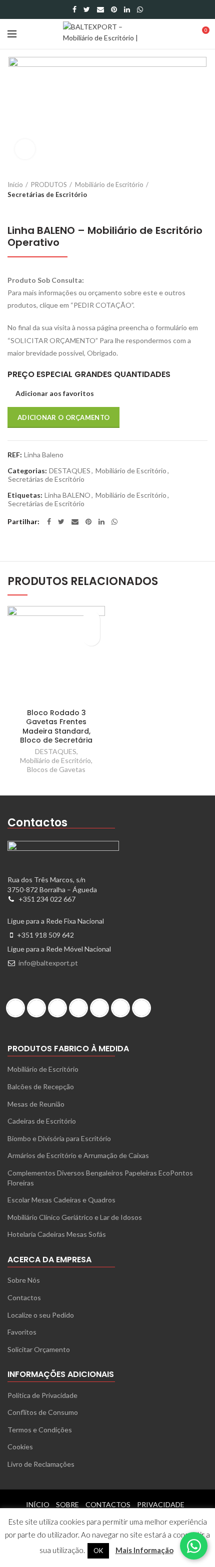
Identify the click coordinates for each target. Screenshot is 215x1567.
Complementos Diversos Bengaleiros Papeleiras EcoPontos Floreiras (100, 1178)
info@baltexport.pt (48, 963)
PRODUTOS (49, 185)
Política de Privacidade (43, 1395)
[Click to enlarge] (25, 149)
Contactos (24, 1297)
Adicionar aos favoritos (55, 393)
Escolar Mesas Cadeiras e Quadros (62, 1199)
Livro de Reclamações (41, 1464)
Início (15, 185)
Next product (33, 209)
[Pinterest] (114, 9)
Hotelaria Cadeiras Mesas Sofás (57, 1234)
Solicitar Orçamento (39, 1349)
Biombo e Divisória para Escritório (59, 1138)
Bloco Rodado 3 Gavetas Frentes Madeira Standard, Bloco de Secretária (56, 726)
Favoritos (22, 1332)
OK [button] (98, 1551)
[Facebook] (74, 9)
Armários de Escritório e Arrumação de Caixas (78, 1155)
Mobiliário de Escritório (109, 185)
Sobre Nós (24, 1280)
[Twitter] (87, 9)
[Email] (101, 9)
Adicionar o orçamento (64, 417)
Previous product (13, 209)
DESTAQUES (69, 471)
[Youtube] (144, 1008)
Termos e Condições (40, 1429)
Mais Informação (145, 1550)
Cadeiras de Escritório (42, 1121)
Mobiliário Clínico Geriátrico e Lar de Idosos (75, 1217)
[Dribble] (18, 1008)
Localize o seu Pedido (41, 1315)
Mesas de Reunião (36, 1104)
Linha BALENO (67, 495)
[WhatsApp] (140, 9)
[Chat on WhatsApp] (194, 1546)
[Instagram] (60, 1008)
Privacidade (160, 1504)
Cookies (20, 1446)
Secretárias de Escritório (47, 194)
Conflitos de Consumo (43, 1412)
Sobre (67, 1504)
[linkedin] (127, 9)
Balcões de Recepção (41, 1086)
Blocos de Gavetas (56, 769)
